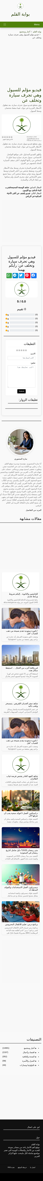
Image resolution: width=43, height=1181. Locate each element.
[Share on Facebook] (34, 275)
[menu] (5, 24)
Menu (37, 24)
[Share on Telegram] (15, 275)
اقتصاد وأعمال (29, 1052)
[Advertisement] (21, 61)
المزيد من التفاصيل (33, 510)
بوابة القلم (37, 32)
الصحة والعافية (28, 1057)
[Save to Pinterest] (27, 275)
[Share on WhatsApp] (9, 275)
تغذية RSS (11, 1167)
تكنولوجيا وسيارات (27, 1065)
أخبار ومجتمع (29, 1048)
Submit (21, 391)
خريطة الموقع (22, 1167)
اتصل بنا (32, 1167)
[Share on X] (21, 275)
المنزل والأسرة (28, 1061)
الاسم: (32, 354)
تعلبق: (32, 363)
